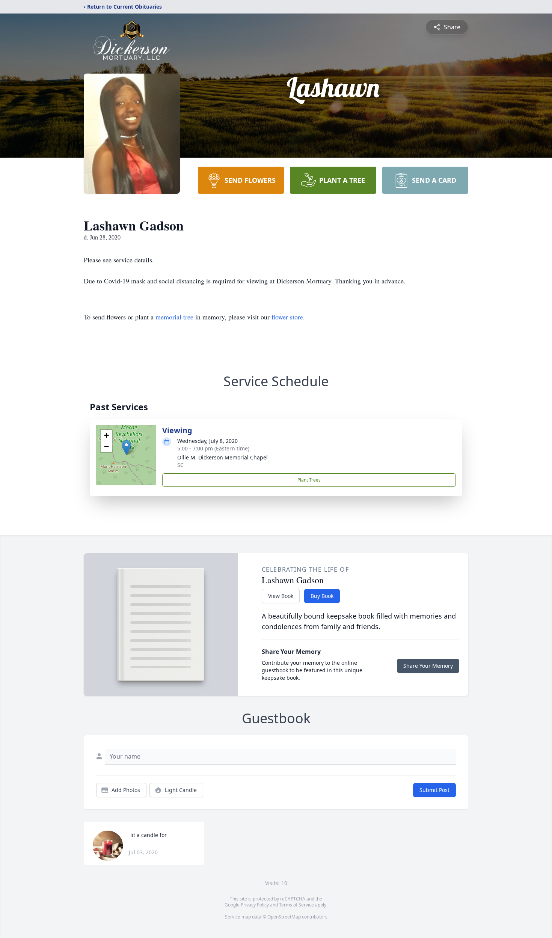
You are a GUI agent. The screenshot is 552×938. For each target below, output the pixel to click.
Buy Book (322, 595)
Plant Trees (309, 480)
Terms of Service (296, 905)
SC (180, 464)
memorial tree (174, 316)
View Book (280, 595)
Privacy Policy (255, 905)
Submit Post (434, 789)
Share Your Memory (428, 665)
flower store (287, 316)
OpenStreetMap (284, 917)
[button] (126, 447)
